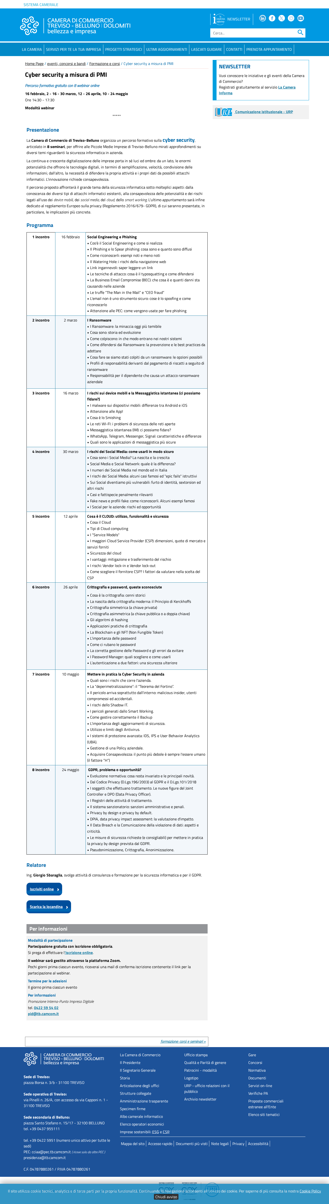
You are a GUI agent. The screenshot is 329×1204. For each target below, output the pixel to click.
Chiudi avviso (166, 1197)
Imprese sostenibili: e (145, 1132)
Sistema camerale (41, 4)
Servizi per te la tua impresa (73, 49)
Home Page (34, 63)
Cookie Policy (310, 1191)
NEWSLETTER (238, 19)
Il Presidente (130, 1062)
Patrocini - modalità (200, 1070)
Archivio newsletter (200, 1099)
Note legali (220, 1143)
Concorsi (255, 1062)
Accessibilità (258, 1143)
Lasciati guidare (206, 49)
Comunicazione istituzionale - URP (263, 112)
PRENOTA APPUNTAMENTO (269, 49)
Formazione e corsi (104, 63)
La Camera (32, 49)
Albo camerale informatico (141, 1116)
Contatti (234, 49)
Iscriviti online (42, 889)
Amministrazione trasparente (144, 1101)
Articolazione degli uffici (139, 1085)
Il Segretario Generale (138, 1070)
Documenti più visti (192, 1143)
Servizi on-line (260, 1085)
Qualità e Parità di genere (205, 1062)
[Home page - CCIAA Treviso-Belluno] (75, 25)
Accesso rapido (160, 1143)
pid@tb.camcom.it (43, 1014)
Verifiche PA (258, 1093)
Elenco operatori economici (142, 1124)
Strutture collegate (135, 1093)
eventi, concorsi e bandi (66, 63)
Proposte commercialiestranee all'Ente (265, 1104)
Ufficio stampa (196, 1055)
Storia (125, 1078)
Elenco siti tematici (264, 1114)
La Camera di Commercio (140, 1055)
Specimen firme (132, 1109)
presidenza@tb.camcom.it (45, 1157)
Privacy (238, 1143)
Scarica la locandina (46, 906)
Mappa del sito (133, 1143)
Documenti (257, 1078)
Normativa (257, 1070)
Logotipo (191, 1078)
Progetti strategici (123, 49)
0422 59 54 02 (46, 1008)
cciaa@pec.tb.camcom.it (51, 1152)
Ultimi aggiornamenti (166, 49)
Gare (252, 1055)
